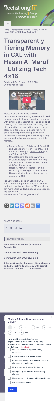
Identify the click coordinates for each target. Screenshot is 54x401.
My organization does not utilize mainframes (31, 378)
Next (12, 389)
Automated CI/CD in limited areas (26, 356)
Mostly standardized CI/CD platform (27, 367)
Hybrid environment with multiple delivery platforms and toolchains (30, 361)
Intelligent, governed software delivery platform (28, 372)
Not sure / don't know (21, 382)
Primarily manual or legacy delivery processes (27, 350)
